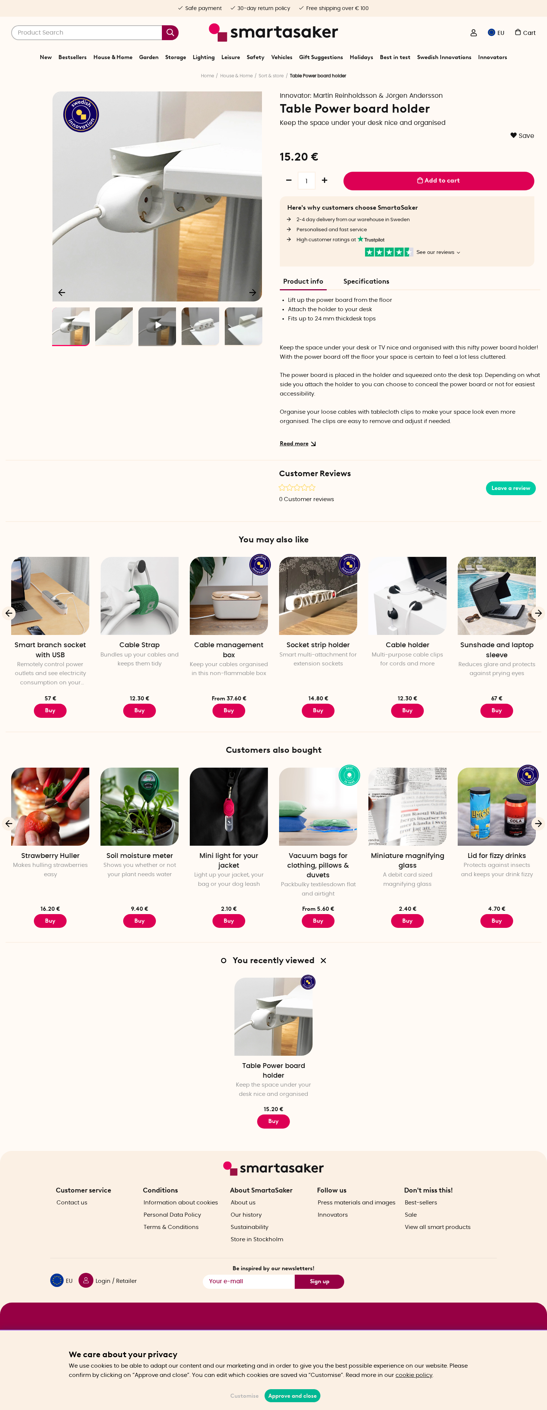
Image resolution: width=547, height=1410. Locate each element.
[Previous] (62, 292)
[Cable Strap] (139, 596)
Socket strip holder (318, 645)
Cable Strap (139, 645)
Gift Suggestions (321, 57)
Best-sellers (421, 1203)
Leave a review (511, 488)
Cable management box (228, 650)
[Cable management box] (229, 596)
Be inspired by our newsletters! (273, 1268)
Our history (246, 1215)
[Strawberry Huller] (50, 807)
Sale (411, 1215)
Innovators (492, 57)
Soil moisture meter (139, 856)
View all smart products (438, 1227)
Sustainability (249, 1227)
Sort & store (271, 76)
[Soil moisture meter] (139, 807)
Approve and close (292, 1396)
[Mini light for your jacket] (229, 807)
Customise (244, 1396)
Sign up (319, 1281)
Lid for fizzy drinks (497, 856)
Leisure (230, 57)
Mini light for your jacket (228, 861)
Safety (256, 57)
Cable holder (407, 645)
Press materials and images (357, 1203)
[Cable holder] (407, 596)
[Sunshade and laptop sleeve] (497, 596)
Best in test (395, 57)
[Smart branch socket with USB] (50, 596)
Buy (139, 710)
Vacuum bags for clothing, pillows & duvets (318, 866)
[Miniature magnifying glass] (407, 807)
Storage (175, 57)
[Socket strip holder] (318, 596)
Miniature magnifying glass (407, 861)
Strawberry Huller (50, 856)
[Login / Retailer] (474, 33)
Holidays (361, 57)
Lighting (204, 57)
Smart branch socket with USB (50, 650)
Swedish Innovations (444, 57)
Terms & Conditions (171, 1227)
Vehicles (281, 57)
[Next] (253, 292)
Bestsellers (72, 57)
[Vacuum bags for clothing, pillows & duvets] (318, 807)
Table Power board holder (273, 1071)
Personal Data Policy (172, 1215)
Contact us (72, 1203)
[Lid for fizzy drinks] (497, 807)
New (46, 57)
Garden (149, 57)
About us (243, 1203)
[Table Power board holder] (273, 1017)
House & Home (112, 57)
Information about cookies (181, 1203)
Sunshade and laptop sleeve (497, 650)
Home (207, 76)
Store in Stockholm (257, 1239)
